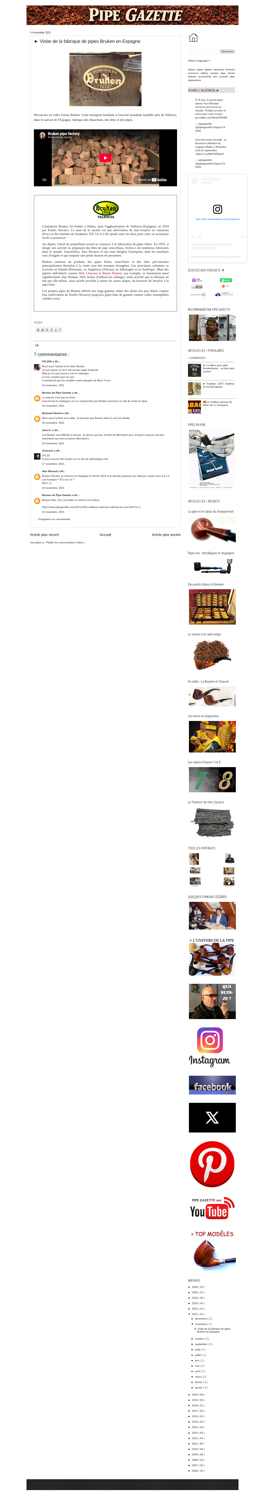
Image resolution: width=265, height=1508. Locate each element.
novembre (201, 1324)
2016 (195, 1416)
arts (215, 76)
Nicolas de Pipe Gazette (57, 392)
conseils (223, 76)
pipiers (208, 69)
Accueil (105, 535)
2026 (195, 1287)
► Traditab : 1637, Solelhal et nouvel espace (218, 385)
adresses (219, 69)
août (198, 1349)
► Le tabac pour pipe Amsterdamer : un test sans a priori (219, 368)
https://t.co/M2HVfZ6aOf (210, 153)
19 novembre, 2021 (53, 487)
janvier (199, 1387)
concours (193, 73)
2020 (195, 1394)
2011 (195, 1443)
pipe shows (228, 73)
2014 (195, 1427)
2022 (195, 1308)
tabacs (192, 69)
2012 (195, 1438)
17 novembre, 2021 (53, 463)
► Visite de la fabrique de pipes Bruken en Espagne (212, 1330)
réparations (194, 80)
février (199, 1382)
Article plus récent (44, 535)
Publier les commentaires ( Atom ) (65, 542)
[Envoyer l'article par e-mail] (36, 344)
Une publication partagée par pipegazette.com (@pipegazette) (226, 256)
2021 (195, 1314)
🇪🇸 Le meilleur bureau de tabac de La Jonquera (217, 403)
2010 (195, 1449)
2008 (195, 1459)
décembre (201, 1318)
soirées (214, 73)
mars (198, 1376)
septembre (201, 1344)
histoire (192, 76)
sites (232, 76)
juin (197, 1360)
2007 (195, 1465)
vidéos (204, 73)
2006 (195, 1470)
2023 (195, 1303)
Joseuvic (48, 450)
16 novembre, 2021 (53, 385)
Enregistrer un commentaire (54, 519)
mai (197, 1365)
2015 (195, 1421)
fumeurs (230, 69)
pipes (200, 69)
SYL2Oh (47, 361)
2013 (195, 1432)
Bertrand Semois (52, 413)
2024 (195, 1297)
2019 (195, 1400)
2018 (195, 1405)
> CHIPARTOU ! (197, 358)
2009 (195, 1454)
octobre (199, 1338)
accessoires (204, 76)
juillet (198, 1355)
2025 (195, 1292)
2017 (195, 1410)
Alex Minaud (50, 471)
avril (197, 1371)
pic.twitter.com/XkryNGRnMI (211, 117)
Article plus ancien (166, 535)
